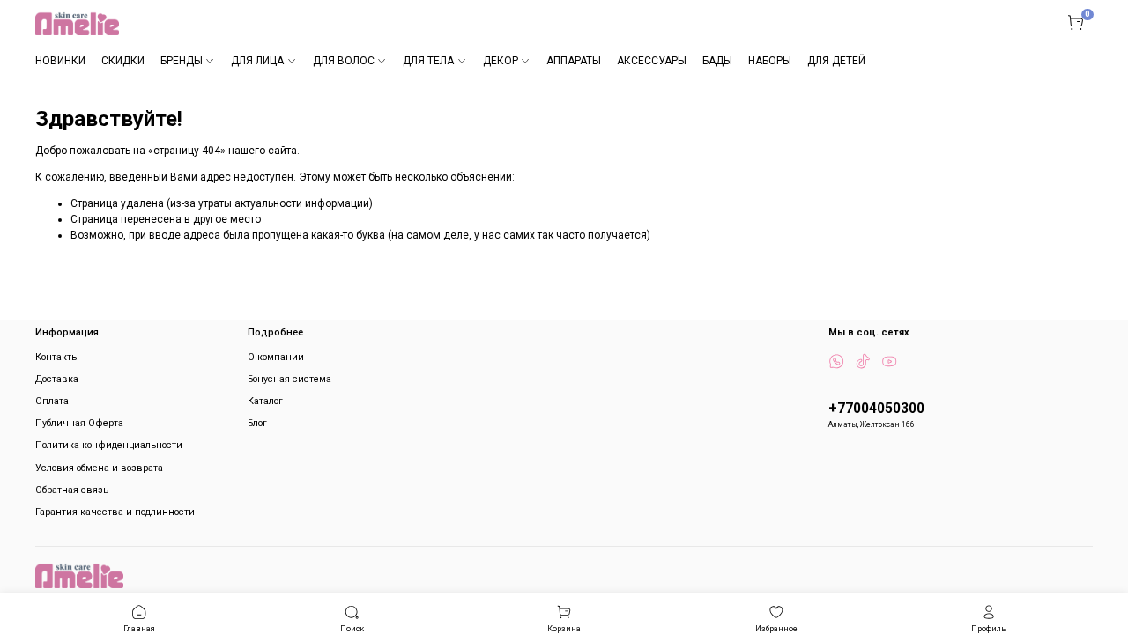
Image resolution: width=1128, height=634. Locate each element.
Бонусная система (289, 379)
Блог (257, 423)
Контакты (57, 357)
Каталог (265, 401)
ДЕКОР (500, 61)
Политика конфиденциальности (108, 445)
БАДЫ (717, 61)
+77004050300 (876, 409)
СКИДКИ (123, 61)
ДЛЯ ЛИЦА (257, 61)
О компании (276, 357)
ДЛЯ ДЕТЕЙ (836, 61)
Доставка (56, 379)
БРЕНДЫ (181, 61)
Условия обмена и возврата (99, 468)
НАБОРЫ (769, 61)
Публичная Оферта (79, 423)
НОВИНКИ (60, 61)
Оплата (52, 401)
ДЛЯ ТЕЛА (428, 61)
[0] (1075, 22)
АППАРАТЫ (573, 61)
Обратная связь (71, 490)
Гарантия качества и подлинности (115, 512)
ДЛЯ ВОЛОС (344, 61)
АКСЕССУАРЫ (651, 61)
